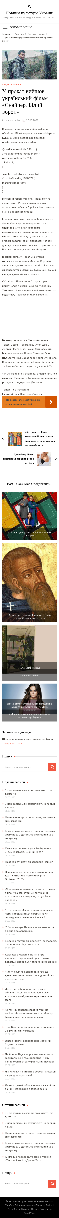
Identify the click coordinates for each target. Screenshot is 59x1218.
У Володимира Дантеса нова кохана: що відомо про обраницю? (30, 929)
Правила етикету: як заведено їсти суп (29, 862)
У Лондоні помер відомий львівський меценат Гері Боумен (29, 715)
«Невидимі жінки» (29, 674)
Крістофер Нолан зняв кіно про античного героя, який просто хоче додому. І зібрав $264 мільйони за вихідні (31, 958)
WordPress (29, 1213)
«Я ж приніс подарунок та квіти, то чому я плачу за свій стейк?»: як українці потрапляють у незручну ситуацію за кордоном (30, 894)
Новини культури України (29, 13)
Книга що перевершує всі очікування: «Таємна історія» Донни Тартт (28, 850)
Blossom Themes (30, 1209)
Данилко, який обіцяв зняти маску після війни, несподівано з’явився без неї (30, 1087)
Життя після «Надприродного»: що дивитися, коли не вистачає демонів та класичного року (29, 975)
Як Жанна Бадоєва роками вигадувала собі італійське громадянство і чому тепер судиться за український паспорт (29, 1058)
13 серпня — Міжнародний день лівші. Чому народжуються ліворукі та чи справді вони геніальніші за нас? (29, 913)
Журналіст (7, 120)
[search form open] (29, 6)
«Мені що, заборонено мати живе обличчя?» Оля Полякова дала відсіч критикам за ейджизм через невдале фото (28, 994)
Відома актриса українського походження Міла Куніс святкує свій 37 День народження (29, 706)
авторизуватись (12, 743)
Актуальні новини (11, 85)
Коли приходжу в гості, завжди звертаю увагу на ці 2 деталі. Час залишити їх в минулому (30, 834)
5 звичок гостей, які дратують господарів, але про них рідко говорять (31, 942)
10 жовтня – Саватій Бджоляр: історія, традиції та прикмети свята (29, 616)
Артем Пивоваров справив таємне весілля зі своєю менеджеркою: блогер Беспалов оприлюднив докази (29, 1013)
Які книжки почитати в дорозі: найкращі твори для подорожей (30, 1073)
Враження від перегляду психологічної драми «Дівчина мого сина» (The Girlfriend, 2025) (29, 875)
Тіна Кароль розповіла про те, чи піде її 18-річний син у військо (29, 1028)
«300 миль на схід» (29, 667)
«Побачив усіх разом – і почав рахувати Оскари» (30, 534)
